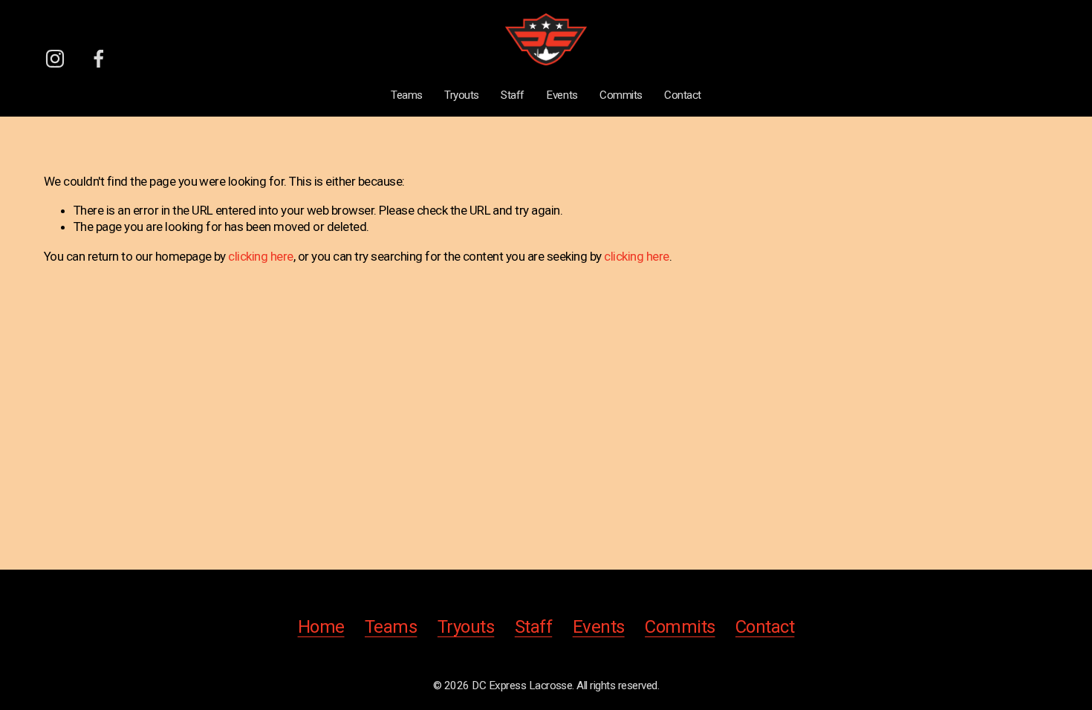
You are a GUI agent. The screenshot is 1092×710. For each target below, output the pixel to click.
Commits (621, 95)
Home (321, 626)
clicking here (260, 256)
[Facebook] (99, 59)
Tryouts (461, 95)
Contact (682, 95)
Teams (407, 95)
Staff (512, 95)
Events (561, 95)
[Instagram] (55, 59)
